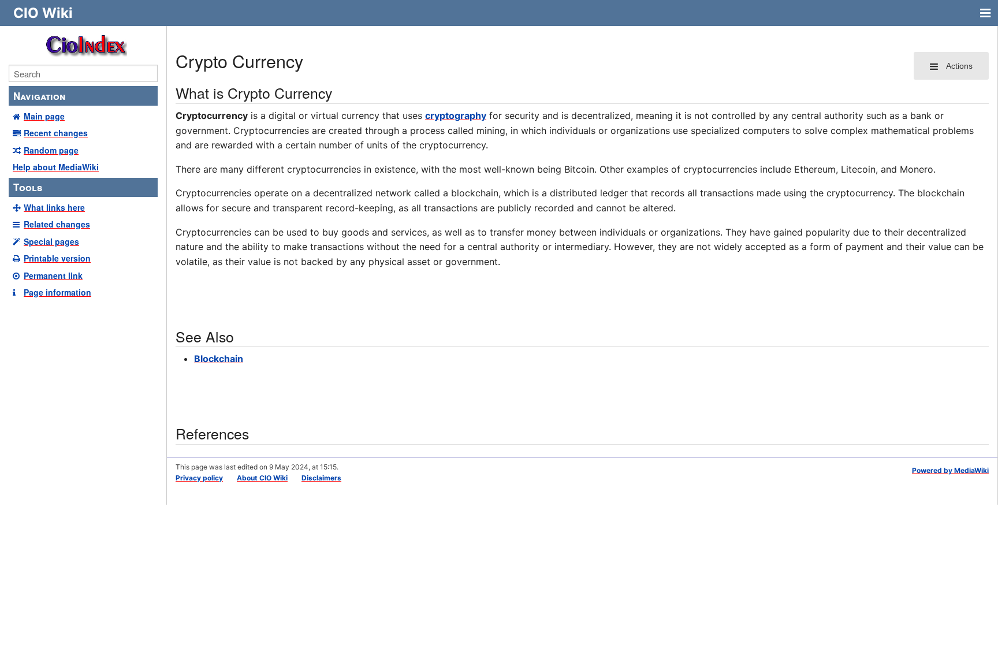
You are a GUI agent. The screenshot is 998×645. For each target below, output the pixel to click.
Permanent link (53, 275)
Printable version (57, 258)
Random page (51, 150)
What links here (54, 207)
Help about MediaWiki (56, 167)
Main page (44, 116)
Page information (57, 292)
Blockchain (218, 358)
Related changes (57, 224)
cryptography (455, 115)
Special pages (51, 241)
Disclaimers (321, 478)
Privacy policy (199, 478)
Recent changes (56, 133)
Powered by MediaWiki (950, 470)
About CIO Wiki (262, 478)
